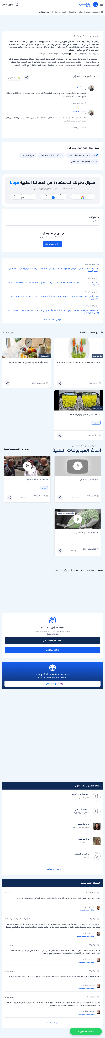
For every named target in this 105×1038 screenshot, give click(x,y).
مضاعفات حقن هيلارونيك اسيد (81, 155)
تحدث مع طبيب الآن (52, 640)
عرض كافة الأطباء (52, 869)
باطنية (86, 857)
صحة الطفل (8, 893)
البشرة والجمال (60, 12)
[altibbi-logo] (88, 4)
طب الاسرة (84, 842)
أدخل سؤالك (52, 650)
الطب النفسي (83, 797)
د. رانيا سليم (83, 824)
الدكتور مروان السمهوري (86, 962)
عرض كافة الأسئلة (52, 319)
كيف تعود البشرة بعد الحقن (51, 155)
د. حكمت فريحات (79, 86)
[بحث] (17, 4)
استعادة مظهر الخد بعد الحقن (84, 161)
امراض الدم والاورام (81, 812)
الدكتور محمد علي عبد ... (86, 910)
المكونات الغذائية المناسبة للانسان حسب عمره (79, 362)
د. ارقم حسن (83, 839)
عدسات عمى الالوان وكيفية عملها (85, 414)
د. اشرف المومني (81, 853)
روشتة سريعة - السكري (37, 479)
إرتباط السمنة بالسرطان (87, 532)
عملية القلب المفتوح (89, 479)
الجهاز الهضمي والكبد (80, 827)
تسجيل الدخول (8, 4)
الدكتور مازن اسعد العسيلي (85, 936)
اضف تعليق (50, 244)
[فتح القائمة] (100, 5)
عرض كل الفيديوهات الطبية (16, 449)
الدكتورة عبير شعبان (80, 794)
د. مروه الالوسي (82, 809)
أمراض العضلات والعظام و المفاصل (17, 919)
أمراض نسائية (9, 945)
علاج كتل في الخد (27, 155)
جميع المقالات (8, 332)
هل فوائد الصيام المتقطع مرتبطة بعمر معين (28, 362)
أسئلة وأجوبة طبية (76, 12)
